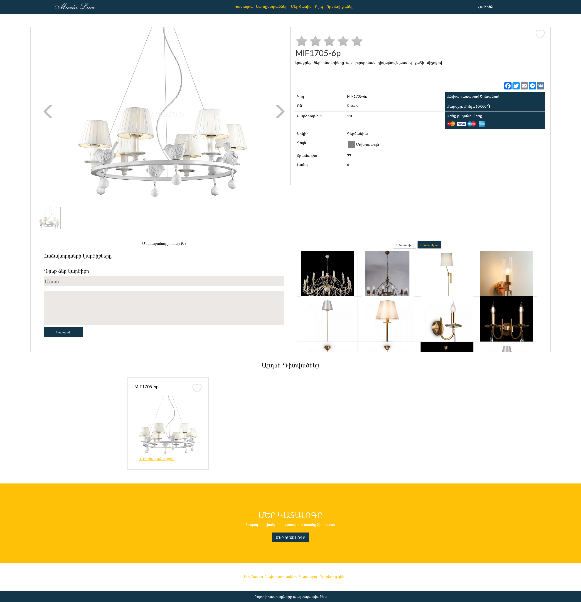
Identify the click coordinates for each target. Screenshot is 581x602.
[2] (315, 41)
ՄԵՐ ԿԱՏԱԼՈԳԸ (290, 537)
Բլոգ (319, 6)
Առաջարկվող (429, 245)
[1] (301, 41)
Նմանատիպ (404, 245)
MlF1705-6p (146, 386)
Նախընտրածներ (272, 6)
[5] (357, 41)
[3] (329, 41)
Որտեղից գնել (339, 6)
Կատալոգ (243, 6)
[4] (343, 41)
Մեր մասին (301, 6)
